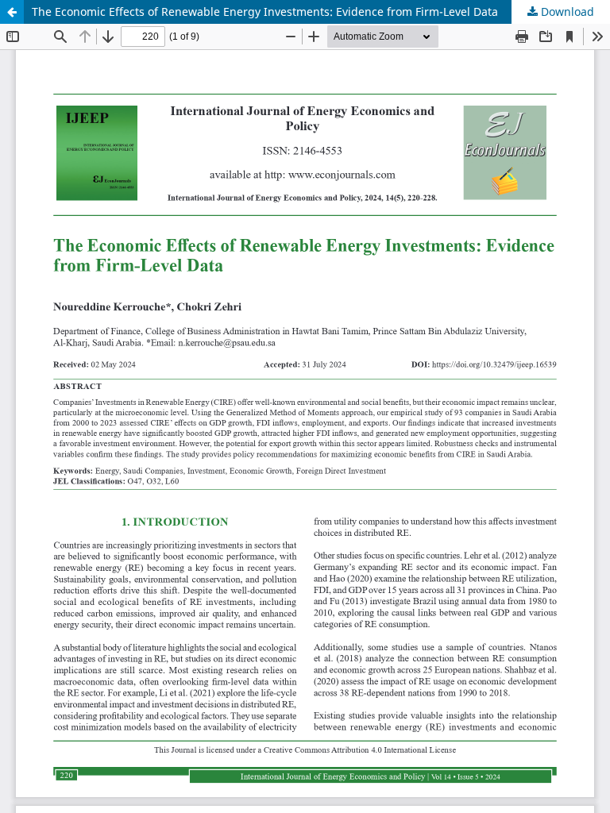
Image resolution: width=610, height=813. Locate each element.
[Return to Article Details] (12, 12)
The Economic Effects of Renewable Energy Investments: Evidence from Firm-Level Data (265, 11)
